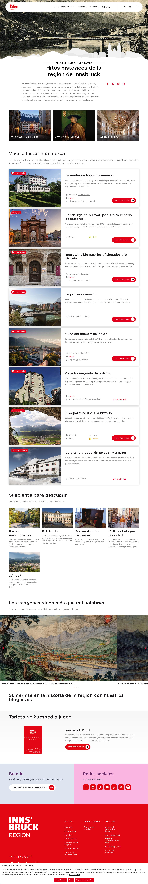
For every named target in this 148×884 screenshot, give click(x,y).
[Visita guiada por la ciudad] (123, 528)
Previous (4, 647)
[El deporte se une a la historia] (35, 426)
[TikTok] (100, 787)
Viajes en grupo (112, 835)
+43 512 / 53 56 (20, 857)
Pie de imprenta (74, 874)
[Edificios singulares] (30, 125)
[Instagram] (93, 787)
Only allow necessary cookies (84, 880)
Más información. (63, 684)
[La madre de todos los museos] (35, 188)
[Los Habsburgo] (118, 125)
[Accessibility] (124, 6)
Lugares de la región (71, 843)
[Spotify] (128, 787)
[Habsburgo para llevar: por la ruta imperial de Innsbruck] (35, 228)
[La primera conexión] (35, 307)
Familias (69, 835)
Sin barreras (71, 838)
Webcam (106, 7)
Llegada (68, 827)
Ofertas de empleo (89, 828)
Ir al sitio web (120, 400)
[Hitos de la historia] (74, 125)
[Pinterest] (114, 787)
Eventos (93, 7)
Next (145, 647)
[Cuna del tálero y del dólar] (35, 347)
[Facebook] (86, 787)
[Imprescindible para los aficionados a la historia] (35, 267)
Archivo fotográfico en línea (112, 840)
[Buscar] (137, 6)
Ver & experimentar (63, 7)
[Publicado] (57, 528)
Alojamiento (70, 831)
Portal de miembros (110, 851)
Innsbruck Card (84, 195)
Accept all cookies (60, 880)
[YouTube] (107, 787)
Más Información (122, 200)
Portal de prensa (113, 846)
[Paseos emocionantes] (24, 528)
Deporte (81, 7)
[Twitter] (121, 787)
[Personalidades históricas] (90, 528)
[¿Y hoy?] (24, 570)
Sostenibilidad (72, 848)
